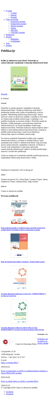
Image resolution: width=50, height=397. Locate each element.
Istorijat (13, 15)
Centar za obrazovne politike (21, 5)
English (9, 46)
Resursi (9, 37)
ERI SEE (14, 30)
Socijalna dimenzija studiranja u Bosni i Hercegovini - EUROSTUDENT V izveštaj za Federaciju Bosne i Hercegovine (22, 329)
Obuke (13, 28)
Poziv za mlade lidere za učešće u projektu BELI (19, 381)
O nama (9, 11)
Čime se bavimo (12, 19)
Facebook (9, 392)
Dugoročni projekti (18, 22)
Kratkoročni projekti (18, 24)
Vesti (8, 43)
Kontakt (14, 17)
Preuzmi (4, 94)
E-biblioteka (15, 41)
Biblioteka (15, 39)
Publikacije (10, 35)
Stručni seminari (17, 26)
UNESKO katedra (18, 32)
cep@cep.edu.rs (13, 360)
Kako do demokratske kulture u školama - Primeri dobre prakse (23, 262)
